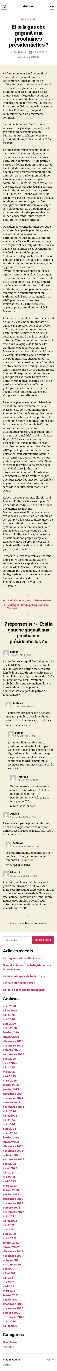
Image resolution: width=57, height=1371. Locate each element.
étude (11, 77)
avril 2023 (9, 1181)
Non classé (28, 19)
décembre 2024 (13, 1093)
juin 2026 (9, 1014)
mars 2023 (10, 1185)
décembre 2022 (13, 1198)
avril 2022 (9, 1233)
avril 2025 (9, 1076)
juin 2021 (8, 1277)
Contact (7, 1364)
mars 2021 (9, 1290)
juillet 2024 (10, 1115)
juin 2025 (9, 1067)
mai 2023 (9, 1176)
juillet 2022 (10, 1220)
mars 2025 (10, 1080)
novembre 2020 (13, 1308)
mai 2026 (9, 1019)
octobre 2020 (11, 1312)
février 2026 (11, 1032)
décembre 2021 (13, 1251)
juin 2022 (9, 1225)
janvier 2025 (11, 1089)
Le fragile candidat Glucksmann (23, 958)
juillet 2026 (10, 1010)
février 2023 (11, 1190)
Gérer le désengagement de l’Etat (24, 989)
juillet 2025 (10, 1063)
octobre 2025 (11, 1049)
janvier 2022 (11, 1247)
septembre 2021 (13, 1264)
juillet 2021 (10, 1273)
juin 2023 (9, 1172)
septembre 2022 (13, 1211)
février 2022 (11, 1242)
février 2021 (10, 1295)
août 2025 (9, 1058)
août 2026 (9, 1006)
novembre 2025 (13, 1045)
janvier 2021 (11, 1299)
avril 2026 (9, 1023)
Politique (8, 1346)
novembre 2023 (13, 1150)
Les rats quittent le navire (19, 982)
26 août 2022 (40, 52)
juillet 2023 (10, 1168)
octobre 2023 (11, 1155)
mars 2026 (10, 1028)
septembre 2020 (13, 1317)
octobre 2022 (11, 1207)
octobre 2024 (11, 1102)
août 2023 (9, 1163)
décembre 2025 (13, 1041)
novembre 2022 (13, 1203)
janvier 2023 (11, 1194)
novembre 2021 (13, 1255)
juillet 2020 (10, 1325)
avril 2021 (9, 1286)
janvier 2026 (11, 1036)
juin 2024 (9, 1120)
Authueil (28, 6)
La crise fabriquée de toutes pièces (25, 976)
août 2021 (9, 1268)
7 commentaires (30, 56)
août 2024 (9, 1111)
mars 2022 (10, 1238)
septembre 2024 (13, 1106)
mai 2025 (9, 1071)
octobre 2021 (11, 1260)
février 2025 (11, 1084)
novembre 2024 (13, 1098)
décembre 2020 (13, 1303)
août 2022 (9, 1216)
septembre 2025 (13, 1054)
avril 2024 (9, 1128)
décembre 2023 (13, 1146)
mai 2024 (9, 1124)
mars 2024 (10, 1133)
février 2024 (11, 1137)
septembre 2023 (13, 1159)
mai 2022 (9, 1229)
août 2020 (9, 1321)
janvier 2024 (11, 1141)
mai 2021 (8, 1282)
